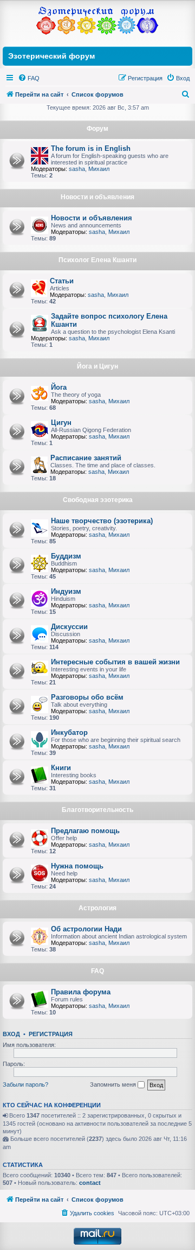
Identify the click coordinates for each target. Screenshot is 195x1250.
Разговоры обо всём (87, 697)
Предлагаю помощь (85, 831)
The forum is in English (91, 148)
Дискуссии (69, 627)
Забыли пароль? (25, 1084)
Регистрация (51, 1034)
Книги (61, 768)
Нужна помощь (77, 866)
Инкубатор (69, 732)
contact (90, 1182)
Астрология (97, 908)
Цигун (61, 422)
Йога (59, 387)
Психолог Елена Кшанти (97, 260)
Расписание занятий (85, 458)
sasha (77, 169)
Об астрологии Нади (86, 929)
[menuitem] (29, 78)
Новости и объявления (97, 197)
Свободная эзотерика (98, 500)
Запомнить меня (114, 1084)
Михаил (98, 169)
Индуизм (66, 591)
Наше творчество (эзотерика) (102, 521)
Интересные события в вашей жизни (115, 662)
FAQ (97, 971)
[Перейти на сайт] (97, 22)
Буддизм (66, 556)
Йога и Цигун (97, 366)
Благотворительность (97, 810)
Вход (11, 1034)
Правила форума (80, 992)
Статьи (62, 281)
